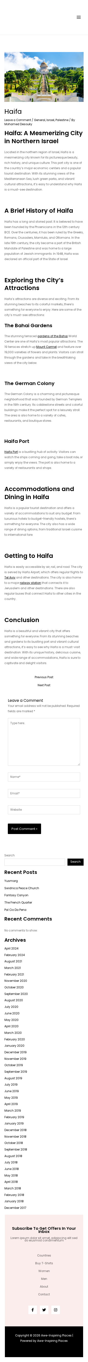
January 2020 (14, 1046)
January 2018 (14, 1201)
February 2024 (14, 955)
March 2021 (12, 968)
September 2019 (15, 1072)
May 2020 (11, 1020)
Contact (44, 1294)
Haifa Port (11, 452)
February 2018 (14, 1195)
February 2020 (14, 1039)
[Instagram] (55, 1310)
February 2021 (14, 974)
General (39, 120)
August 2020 (13, 1000)
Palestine (61, 120)
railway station (30, 583)
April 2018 (11, 1182)
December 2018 (15, 1130)
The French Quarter (18, 903)
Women (44, 1271)
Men (44, 1279)
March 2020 (13, 1033)
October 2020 (14, 987)
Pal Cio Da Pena (15, 910)
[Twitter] (44, 1310)
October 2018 (13, 1143)
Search (9, 855)
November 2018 (15, 1137)
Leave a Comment (17, 120)
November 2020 (15, 981)
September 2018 (15, 1149)
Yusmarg (11, 881)
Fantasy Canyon (16, 895)
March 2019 (12, 1111)
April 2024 (11, 948)
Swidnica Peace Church (21, 888)
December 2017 (15, 1208)
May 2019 (11, 1098)
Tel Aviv (9, 578)
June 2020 (12, 1013)
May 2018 (11, 1175)
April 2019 (11, 1104)
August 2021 (13, 961)
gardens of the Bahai (52, 336)
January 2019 (14, 1123)
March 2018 (12, 1188)
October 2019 (13, 1065)
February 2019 (14, 1117)
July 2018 (11, 1162)
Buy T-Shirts (44, 1263)
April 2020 (11, 1026)
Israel (50, 120)
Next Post (44, 685)
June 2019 (11, 1091)
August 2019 (13, 1078)
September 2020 (16, 994)
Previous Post (44, 677)
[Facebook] (32, 1310)
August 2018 (13, 1156)
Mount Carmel (46, 347)
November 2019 (15, 1059)
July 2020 (11, 1007)
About (44, 1287)
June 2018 (11, 1169)
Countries (44, 1255)
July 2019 (11, 1085)
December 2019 (15, 1052)
